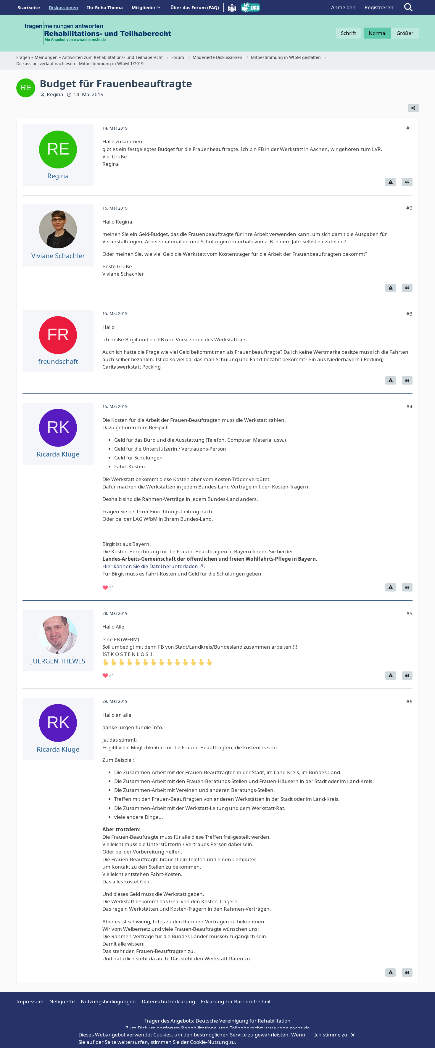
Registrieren (379, 7)
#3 (409, 313)
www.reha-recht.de (287, 1028)
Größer (405, 33)
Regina (55, 94)
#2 (409, 208)
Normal (377, 33)
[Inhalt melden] (390, 182)
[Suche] (408, 7)
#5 (409, 613)
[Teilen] (413, 108)
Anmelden (343, 7)
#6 (409, 701)
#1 (409, 128)
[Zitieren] (407, 182)
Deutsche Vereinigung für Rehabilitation (243, 1020)
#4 (409, 406)
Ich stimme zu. (332, 1034)
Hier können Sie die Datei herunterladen (150, 566)
